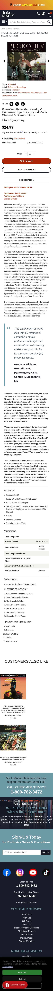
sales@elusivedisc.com (26, 902)
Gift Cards (26, 921)
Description (26, 180)
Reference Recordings (17, 87)
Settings (22, 979)
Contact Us (26, 924)
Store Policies (26, 935)
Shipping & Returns (26, 931)
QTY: (19, 153)
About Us (26, 956)
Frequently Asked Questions (26, 928)
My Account (26, 914)
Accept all (22, 972)
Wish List (27, 918)
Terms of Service (26, 941)
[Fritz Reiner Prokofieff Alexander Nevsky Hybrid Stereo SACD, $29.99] (13, 738)
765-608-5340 (26, 896)
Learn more (7, 966)
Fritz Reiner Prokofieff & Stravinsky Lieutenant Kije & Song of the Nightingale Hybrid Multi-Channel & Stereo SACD (13, 709)
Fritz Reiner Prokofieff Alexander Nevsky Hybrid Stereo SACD (13, 758)
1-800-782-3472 (26, 791)
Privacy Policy (26, 938)
